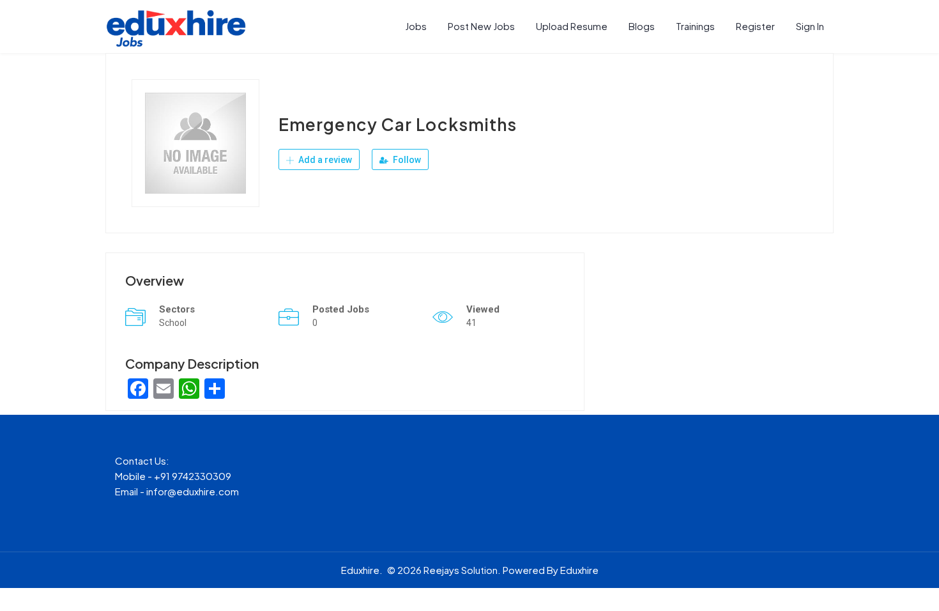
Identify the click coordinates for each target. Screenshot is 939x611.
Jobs (416, 26)
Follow (406, 160)
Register (755, 26)
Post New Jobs (481, 26)
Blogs (642, 26)
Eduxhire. (362, 570)
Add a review (324, 160)
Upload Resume (571, 26)
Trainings (695, 26)
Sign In (810, 26)
